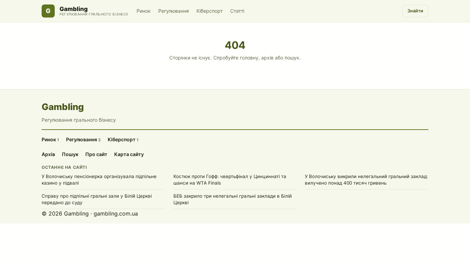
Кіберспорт (209, 11)
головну (249, 57)
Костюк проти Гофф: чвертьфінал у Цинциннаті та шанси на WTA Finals (229, 180)
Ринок (144, 11)
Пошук (70, 154)
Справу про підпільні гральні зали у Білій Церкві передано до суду (97, 199)
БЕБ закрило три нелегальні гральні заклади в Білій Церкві (232, 199)
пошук (292, 57)
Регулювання (173, 11)
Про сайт (96, 154)
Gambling (74, 9)
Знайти (415, 10)
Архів (48, 154)
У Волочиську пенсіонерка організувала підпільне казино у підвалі (99, 180)
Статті (237, 11)
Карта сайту (129, 154)
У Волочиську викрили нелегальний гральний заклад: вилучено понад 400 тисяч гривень (366, 180)
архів (267, 57)
